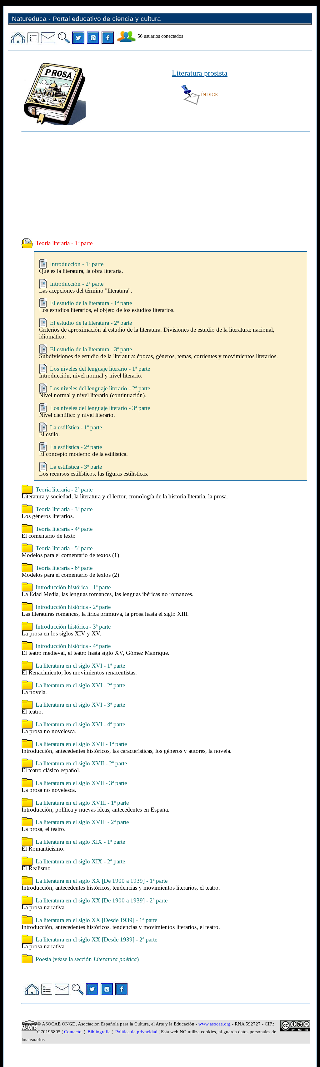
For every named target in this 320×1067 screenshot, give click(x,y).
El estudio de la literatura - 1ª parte (91, 303)
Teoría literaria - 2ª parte (64, 489)
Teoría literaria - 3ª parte (64, 509)
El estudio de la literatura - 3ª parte (91, 349)
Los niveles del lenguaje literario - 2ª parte (100, 388)
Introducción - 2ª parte (76, 283)
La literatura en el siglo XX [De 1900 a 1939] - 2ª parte (102, 900)
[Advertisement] (166, 185)
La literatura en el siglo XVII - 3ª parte (81, 783)
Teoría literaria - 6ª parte (64, 568)
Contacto (73, 1031)
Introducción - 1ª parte (76, 264)
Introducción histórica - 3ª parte (73, 626)
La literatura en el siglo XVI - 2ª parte (80, 685)
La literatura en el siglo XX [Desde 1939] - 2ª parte (96, 939)
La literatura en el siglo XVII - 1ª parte (81, 744)
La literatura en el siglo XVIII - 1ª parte (82, 802)
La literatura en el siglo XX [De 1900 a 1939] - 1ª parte (102, 880)
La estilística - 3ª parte (76, 466)
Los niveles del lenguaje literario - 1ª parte (100, 368)
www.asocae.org (214, 1023)
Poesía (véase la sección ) (87, 959)
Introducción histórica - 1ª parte (73, 587)
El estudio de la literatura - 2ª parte (91, 322)
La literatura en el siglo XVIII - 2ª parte (82, 822)
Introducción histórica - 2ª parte (73, 607)
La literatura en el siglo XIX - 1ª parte (80, 841)
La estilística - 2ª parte (76, 447)
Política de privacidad (136, 1031)
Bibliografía (99, 1031)
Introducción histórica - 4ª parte (73, 646)
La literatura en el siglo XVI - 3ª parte (80, 704)
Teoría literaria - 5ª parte (64, 548)
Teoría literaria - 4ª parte (64, 529)
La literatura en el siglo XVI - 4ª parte (80, 724)
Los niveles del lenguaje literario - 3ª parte (100, 408)
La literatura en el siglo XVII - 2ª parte (81, 763)
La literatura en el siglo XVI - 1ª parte (80, 665)
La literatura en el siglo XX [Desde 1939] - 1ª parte (96, 920)
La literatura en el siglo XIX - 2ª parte (80, 861)
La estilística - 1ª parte (76, 427)
